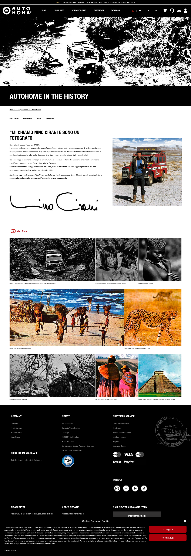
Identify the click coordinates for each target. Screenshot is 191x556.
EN (156, 10)
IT (133, 10)
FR (140, 10)
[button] (185, 521)
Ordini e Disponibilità (121, 423)
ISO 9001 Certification (70, 437)
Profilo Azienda (16, 428)
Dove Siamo (15, 437)
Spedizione (117, 428)
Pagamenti (117, 441)
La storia (14, 423)
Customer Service (119, 446)
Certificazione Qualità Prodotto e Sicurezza (78, 446)
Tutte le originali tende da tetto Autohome (26, 460)
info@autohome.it (136, 515)
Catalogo (65, 432)
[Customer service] (172, 10)
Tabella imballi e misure (122, 432)
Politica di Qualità (68, 441)
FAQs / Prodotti (67, 423)
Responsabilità (16, 432)
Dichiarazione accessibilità (72, 450)
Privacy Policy (10, 550)
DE (148, 10)
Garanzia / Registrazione (71, 428)
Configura (168, 529)
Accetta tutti (168, 537)
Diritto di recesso (119, 437)
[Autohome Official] (17, 11)
